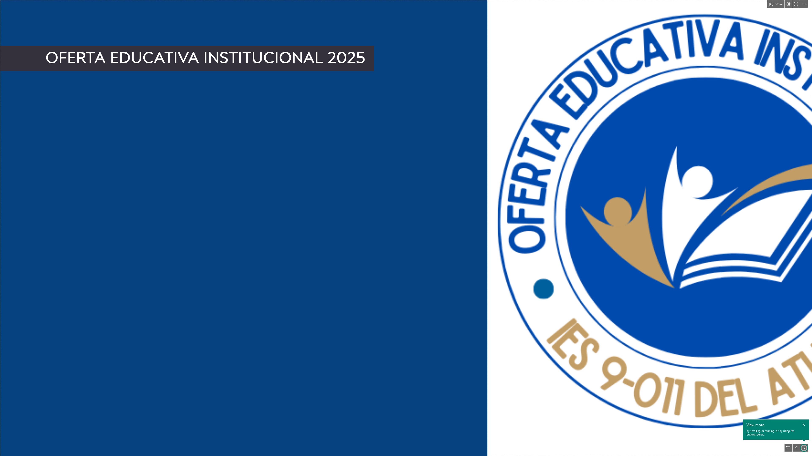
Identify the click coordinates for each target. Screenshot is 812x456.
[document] (406, 228)
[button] (775, 4)
